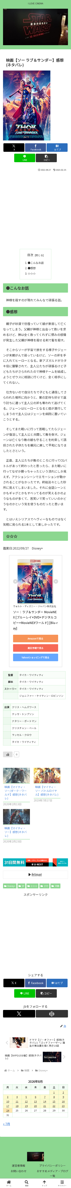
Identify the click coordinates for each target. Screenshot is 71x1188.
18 (17, 1106)
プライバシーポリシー (52, 1165)
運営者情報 (18, 1165)
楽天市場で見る (36, 647)
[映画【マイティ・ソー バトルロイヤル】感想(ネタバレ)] (47, 775)
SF (23, 885)
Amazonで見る (35, 638)
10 (7, 1101)
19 (26, 1106)
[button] (46, 158)
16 (63, 1101)
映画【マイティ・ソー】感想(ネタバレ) (16, 832)
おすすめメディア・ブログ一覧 (52, 1173)
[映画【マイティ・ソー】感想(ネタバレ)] (16, 816)
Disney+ (11, 885)
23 (63, 1106)
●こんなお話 (36, 263)
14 (44, 1101)
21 (44, 1106)
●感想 (32, 268)
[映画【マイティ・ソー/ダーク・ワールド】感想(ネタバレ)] (16, 775)
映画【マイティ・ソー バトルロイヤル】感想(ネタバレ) (46, 790)
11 (17, 1101)
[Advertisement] (35, 209)
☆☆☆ (32, 273)
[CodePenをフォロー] (52, 1014)
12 (26, 1101)
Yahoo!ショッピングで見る (35, 657)
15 (54, 1101)
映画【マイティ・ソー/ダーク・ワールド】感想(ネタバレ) (16, 792)
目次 (30, 255)
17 (7, 1106)
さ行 (46, 885)
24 (7, 1110)
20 (35, 1106)
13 (35, 1101)
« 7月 (6, 1123)
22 (54, 1106)
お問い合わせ (19, 1171)
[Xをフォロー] (19, 1014)
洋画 (57, 885)
